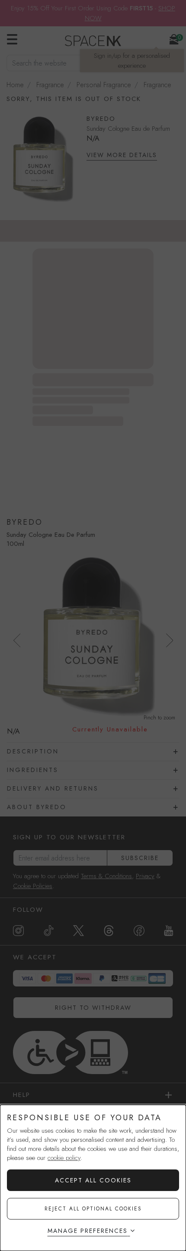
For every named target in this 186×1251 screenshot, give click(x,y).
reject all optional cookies (93, 1209)
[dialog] (93, 1178)
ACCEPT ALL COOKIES (93, 1180)
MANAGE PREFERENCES (88, 1230)
